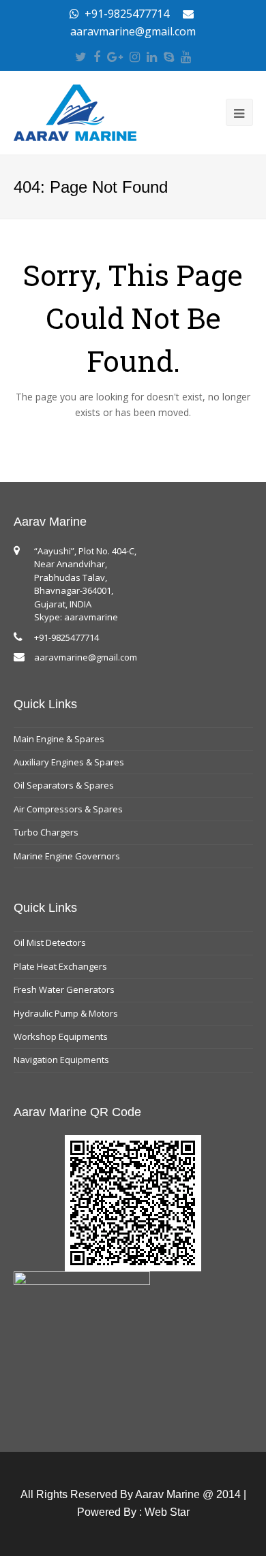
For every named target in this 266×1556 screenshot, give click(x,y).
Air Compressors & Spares (68, 809)
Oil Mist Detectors (50, 942)
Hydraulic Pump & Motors (66, 1013)
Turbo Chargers (46, 832)
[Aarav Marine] (75, 112)
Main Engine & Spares (59, 739)
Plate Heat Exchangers (60, 966)
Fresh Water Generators (64, 989)
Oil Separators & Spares (64, 785)
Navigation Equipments (61, 1059)
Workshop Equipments (61, 1036)
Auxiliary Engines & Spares (69, 762)
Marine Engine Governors (67, 856)
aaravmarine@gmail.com (85, 657)
